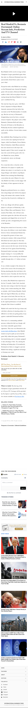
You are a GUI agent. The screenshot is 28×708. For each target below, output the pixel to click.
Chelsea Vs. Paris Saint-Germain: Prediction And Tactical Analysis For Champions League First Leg (12, 406)
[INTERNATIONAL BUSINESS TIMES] (14, 2)
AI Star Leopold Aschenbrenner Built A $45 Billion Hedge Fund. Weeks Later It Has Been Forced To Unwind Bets (13, 659)
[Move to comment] (20, 42)
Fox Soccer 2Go (19, 396)
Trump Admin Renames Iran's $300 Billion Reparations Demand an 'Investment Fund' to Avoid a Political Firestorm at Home (13, 557)
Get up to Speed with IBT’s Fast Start (17, 525)
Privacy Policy (21, 380)
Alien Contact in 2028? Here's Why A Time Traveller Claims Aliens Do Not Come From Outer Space (12, 634)
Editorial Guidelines (20, 425)
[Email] (17, 42)
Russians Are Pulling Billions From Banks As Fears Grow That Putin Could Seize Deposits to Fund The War (14, 582)
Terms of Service (12, 380)
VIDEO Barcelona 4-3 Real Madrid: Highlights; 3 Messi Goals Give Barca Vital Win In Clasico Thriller (13, 412)
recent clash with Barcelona (9, 331)
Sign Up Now (19, 528)
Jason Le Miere (6, 37)
